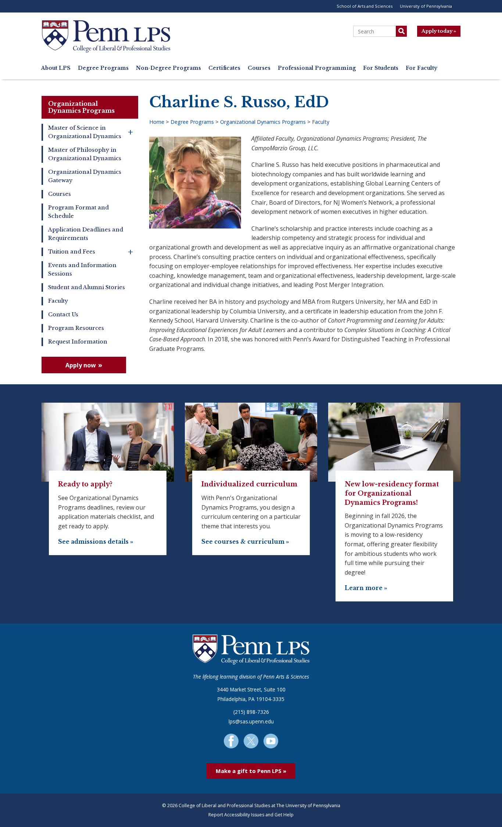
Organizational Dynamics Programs (81, 107)
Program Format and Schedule (78, 211)
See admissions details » (95, 541)
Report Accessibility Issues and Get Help (251, 815)
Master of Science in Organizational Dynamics (90, 132)
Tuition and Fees (90, 252)
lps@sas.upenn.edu (251, 721)
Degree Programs (103, 68)
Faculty (58, 301)
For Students (380, 68)
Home (156, 121)
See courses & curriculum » (245, 541)
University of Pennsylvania (426, 6)
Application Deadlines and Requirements (85, 233)
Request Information (77, 341)
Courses (259, 68)
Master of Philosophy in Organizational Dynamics (84, 154)
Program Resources (76, 328)
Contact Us (63, 314)
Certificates (224, 68)
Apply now (80, 365)
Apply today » (439, 31)
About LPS (56, 68)
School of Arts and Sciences (364, 6)
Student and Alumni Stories (86, 287)
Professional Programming (317, 68)
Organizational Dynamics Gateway (84, 176)
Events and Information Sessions (82, 269)
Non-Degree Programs (168, 68)
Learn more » (366, 588)
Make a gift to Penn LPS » (251, 770)
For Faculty (421, 68)
